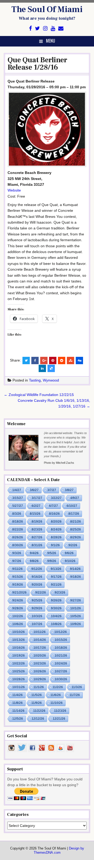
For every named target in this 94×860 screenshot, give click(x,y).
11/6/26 (55, 695)
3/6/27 (34, 490)
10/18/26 (61, 648)
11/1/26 (38, 687)
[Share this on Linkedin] (42, 368)
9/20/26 (37, 584)
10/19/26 (18, 655)
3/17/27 (37, 498)
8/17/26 (73, 514)
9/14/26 (75, 569)
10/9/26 (75, 624)
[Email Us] (60, 28)
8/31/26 (37, 545)
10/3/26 (37, 616)
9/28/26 (17, 608)
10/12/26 (60, 632)
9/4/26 (34, 553)
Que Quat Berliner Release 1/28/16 (37, 63)
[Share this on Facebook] (35, 360)
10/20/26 (39, 655)
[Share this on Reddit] (61, 360)
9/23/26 (60, 592)
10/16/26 (18, 648)
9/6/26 (69, 553)
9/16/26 (37, 577)
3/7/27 (51, 490)
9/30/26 (56, 608)
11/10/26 (56, 703)
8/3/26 (16, 514)
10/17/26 (39, 648)
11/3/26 (77, 687)
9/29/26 (37, 608)
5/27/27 (17, 506)
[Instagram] (45, 28)
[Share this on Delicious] (51, 368)
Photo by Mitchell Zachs (59, 462)
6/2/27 (36, 506)
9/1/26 (55, 545)
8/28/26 (56, 537)
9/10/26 (70, 561)
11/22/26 (39, 711)
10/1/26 (75, 608)
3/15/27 (17, 498)
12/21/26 (59, 718)
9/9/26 (51, 561)
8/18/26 (17, 521)
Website (14, 190)
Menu (50, 41)
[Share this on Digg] (79, 360)
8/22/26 (17, 529)
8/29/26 (75, 537)
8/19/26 (37, 521)
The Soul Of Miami (47, 9)
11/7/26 (74, 695)
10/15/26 (61, 640)
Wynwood (51, 380)
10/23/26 (39, 663)
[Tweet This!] (26, 360)
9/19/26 (17, 584)
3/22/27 (56, 498)
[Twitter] (37, 28)
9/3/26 (16, 553)
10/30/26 (61, 679)
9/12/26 (36, 569)
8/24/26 (56, 529)
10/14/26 (39, 640)
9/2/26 (72, 545)
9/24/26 (17, 600)
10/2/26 (17, 616)
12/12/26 (38, 718)
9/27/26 (75, 600)
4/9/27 (74, 498)
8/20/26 (56, 521)
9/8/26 (34, 561)
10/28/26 (18, 679)
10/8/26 (56, 624)
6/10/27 (72, 506)
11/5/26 (36, 695)
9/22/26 (40, 592)
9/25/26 (37, 600)
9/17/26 (56, 577)
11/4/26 (17, 695)
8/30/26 (17, 545)
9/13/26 (56, 569)
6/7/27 (53, 506)
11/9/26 (36, 703)
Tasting (35, 380)
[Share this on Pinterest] (52, 360)
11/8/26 (17, 703)
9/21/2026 (19, 592)
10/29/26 (39, 679)
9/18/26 (75, 577)
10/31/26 (18, 687)
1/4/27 (16, 490)
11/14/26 (18, 711)
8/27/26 (37, 537)
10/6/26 (17, 624)
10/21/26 (61, 655)
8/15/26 (35, 514)
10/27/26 (61, 671)
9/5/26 (51, 553)
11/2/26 (57, 687)
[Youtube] (53, 28)
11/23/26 (60, 711)
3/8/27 (69, 490)
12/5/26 (17, 718)
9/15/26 (17, 577)
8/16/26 (54, 514)
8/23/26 (37, 529)
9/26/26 (56, 600)
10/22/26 (18, 663)
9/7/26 (16, 561)
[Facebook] (30, 28)
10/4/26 (56, 616)
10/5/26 (75, 616)
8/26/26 (17, 537)
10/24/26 (61, 663)
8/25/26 (75, 529)
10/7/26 (37, 624)
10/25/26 (18, 671)
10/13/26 (18, 640)
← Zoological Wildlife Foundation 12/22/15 (39, 395)
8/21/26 (75, 521)
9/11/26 (17, 569)
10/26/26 (39, 671)
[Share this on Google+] (44, 360)
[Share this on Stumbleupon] (70, 360)
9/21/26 (56, 584)
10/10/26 (18, 632)
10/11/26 (39, 632)
